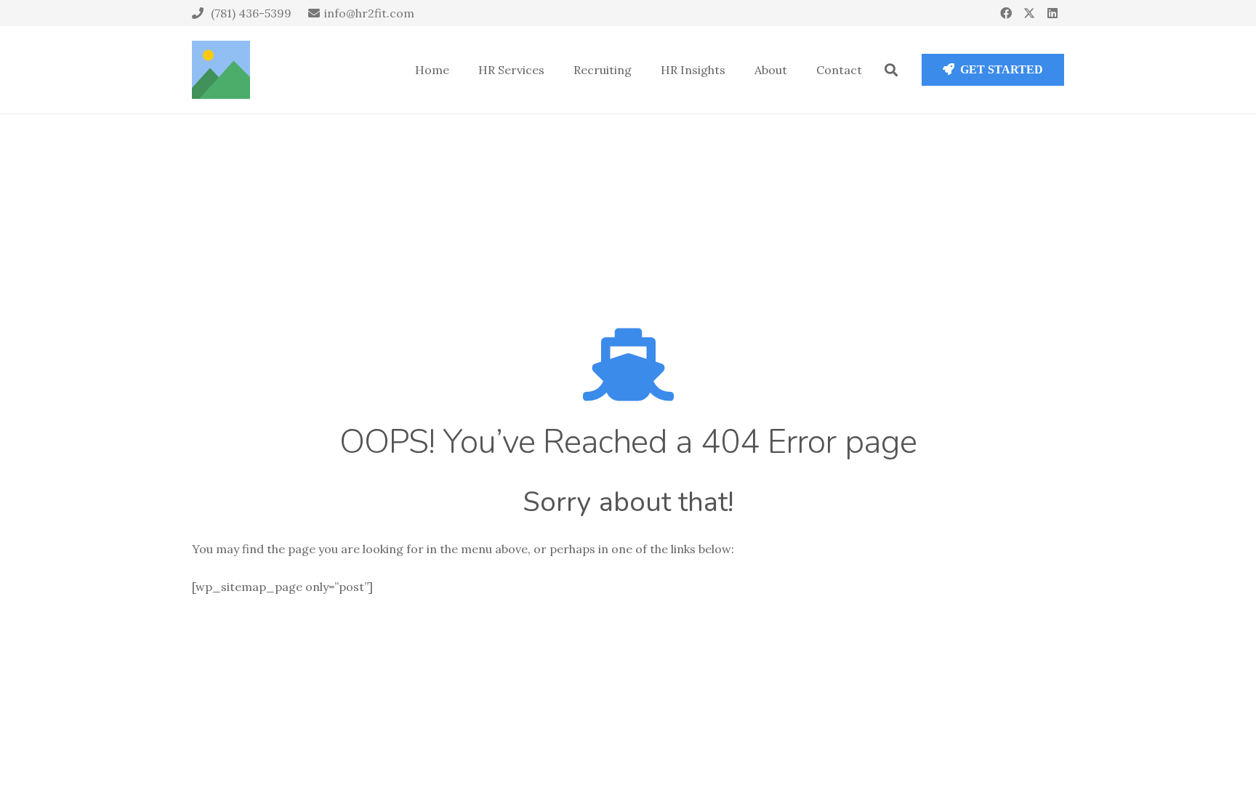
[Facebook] (1006, 13)
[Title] (221, 70)
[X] (1029, 13)
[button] (891, 69)
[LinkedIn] (1052, 13)
